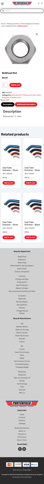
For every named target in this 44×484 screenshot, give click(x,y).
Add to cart (15, 85)
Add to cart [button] (8, 183)
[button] (2, 3)
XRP (7, 100)
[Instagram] (24, 449)
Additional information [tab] (26, 104)
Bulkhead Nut (11, 26)
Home (3, 24)
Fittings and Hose (13, 24)
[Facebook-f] (20, 449)
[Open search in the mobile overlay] (22, 10)
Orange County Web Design (23, 477)
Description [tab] (7, 104)
